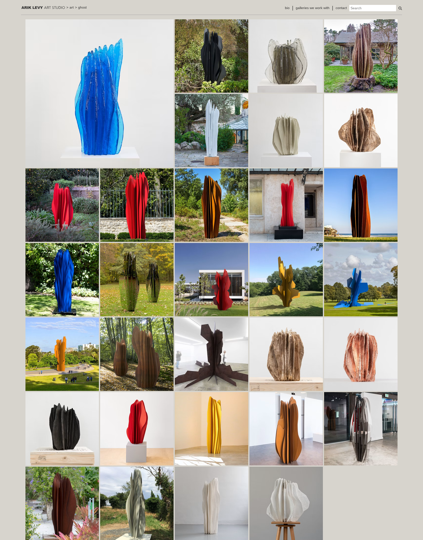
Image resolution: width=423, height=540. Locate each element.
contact (341, 8)
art (72, 7)
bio (287, 8)
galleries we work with (312, 8)
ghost (82, 7)
